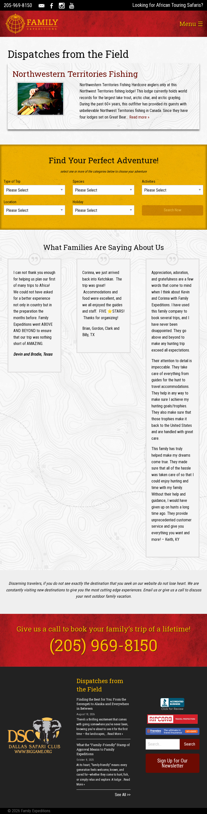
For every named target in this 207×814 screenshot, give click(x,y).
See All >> (123, 794)
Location (10, 202)
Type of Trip (12, 181)
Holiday (78, 202)
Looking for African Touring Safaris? (167, 5)
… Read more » (137, 117)
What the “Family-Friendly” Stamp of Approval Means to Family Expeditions (103, 749)
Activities (148, 181)
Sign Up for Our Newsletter (172, 763)
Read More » (115, 734)
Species (78, 181)
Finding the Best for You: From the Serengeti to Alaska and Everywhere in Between (102, 703)
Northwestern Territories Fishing (75, 73)
